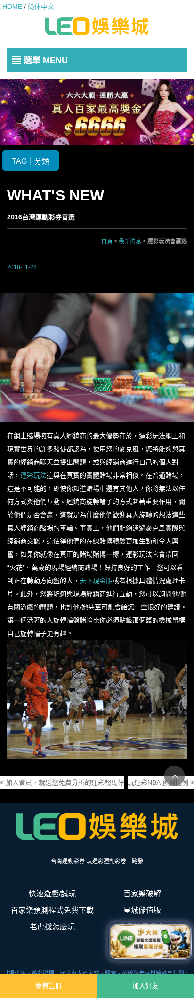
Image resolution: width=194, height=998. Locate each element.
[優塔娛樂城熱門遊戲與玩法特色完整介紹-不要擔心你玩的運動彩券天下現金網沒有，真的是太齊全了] (97, 26)
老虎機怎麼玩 (52, 927)
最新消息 (130, 241)
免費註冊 (48, 986)
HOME (12, 6)
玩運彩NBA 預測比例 (159, 782)
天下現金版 (96, 580)
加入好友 (145, 986)
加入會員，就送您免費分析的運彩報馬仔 (64, 782)
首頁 (107, 241)
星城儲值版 (142, 910)
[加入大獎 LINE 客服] (150, 939)
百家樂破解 (142, 894)
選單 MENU (46, 60)
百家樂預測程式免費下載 (52, 910)
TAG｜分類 (30, 161)
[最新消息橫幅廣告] (97, 111)
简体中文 (41, 6)
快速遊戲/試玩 (52, 894)
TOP (174, 776)
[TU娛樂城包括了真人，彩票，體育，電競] (97, 826)
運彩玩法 (33, 475)
